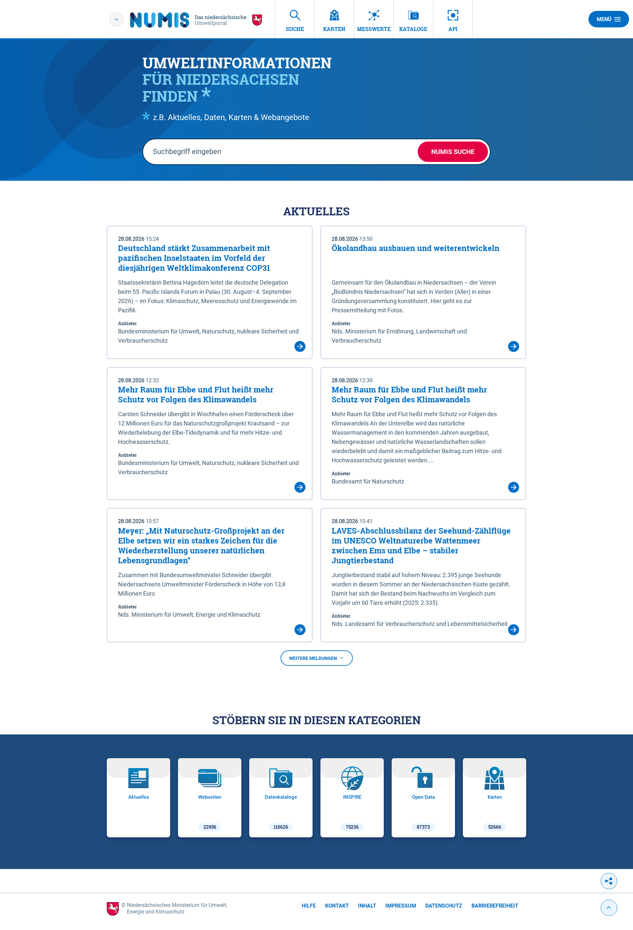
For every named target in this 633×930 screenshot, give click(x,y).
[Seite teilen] (609, 881)
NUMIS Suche (452, 152)
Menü (604, 19)
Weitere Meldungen (313, 658)
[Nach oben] (609, 908)
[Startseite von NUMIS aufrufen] (196, 20)
